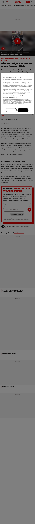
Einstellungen (11, 109)
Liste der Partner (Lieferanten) (9, 104)
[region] (17, 93)
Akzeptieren (23, 109)
